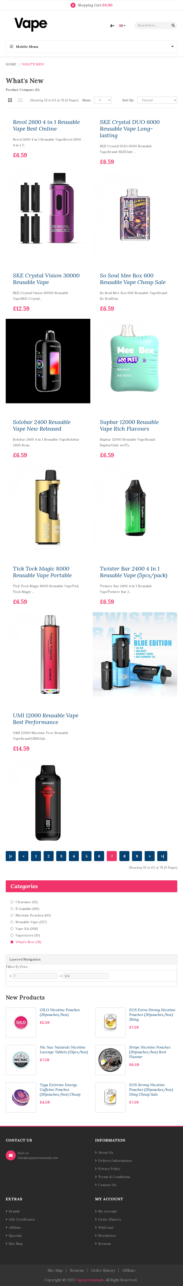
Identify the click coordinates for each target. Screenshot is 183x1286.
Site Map (16, 1244)
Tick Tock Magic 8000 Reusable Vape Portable (42, 572)
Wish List (105, 1227)
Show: (86, 100)
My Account (107, 1211)
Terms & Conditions (114, 1177)
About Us (105, 1152)
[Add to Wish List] (71, 148)
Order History (109, 1219)
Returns (104, 1244)
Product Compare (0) (23, 90)
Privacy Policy (109, 1169)
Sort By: (128, 100)
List (20, 100)
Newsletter (107, 1235)
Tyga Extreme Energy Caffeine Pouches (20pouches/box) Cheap (60, 1089)
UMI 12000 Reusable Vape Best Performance (45, 718)
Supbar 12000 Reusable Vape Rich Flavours (129, 425)
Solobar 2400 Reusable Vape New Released (42, 425)
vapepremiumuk (89, 1280)
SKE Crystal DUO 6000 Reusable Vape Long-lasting (130, 129)
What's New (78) (28, 942)
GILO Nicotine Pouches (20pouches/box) (60, 1012)
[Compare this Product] (79, 148)
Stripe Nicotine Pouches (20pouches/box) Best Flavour (149, 1052)
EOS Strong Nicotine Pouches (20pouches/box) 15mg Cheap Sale (151, 1089)
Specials (15, 1235)
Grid (10, 100)
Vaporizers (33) (27, 935)
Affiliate (15, 1227)
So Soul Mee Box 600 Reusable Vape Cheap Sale (133, 279)
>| (162, 856)
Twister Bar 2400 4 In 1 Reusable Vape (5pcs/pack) (133, 572)
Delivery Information (115, 1160)
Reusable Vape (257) (31, 922)
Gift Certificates (22, 1219)
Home (11, 64)
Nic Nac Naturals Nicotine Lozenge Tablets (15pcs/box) (64, 1049)
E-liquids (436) (27, 909)
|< (10, 856)
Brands (14, 1211)
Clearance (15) (26, 902)
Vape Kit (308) (26, 928)
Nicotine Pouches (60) (33, 915)
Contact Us (107, 1185)
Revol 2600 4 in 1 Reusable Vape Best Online (46, 125)
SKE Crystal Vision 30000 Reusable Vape (46, 279)
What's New (33, 64)
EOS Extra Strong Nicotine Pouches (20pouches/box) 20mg (152, 1014)
